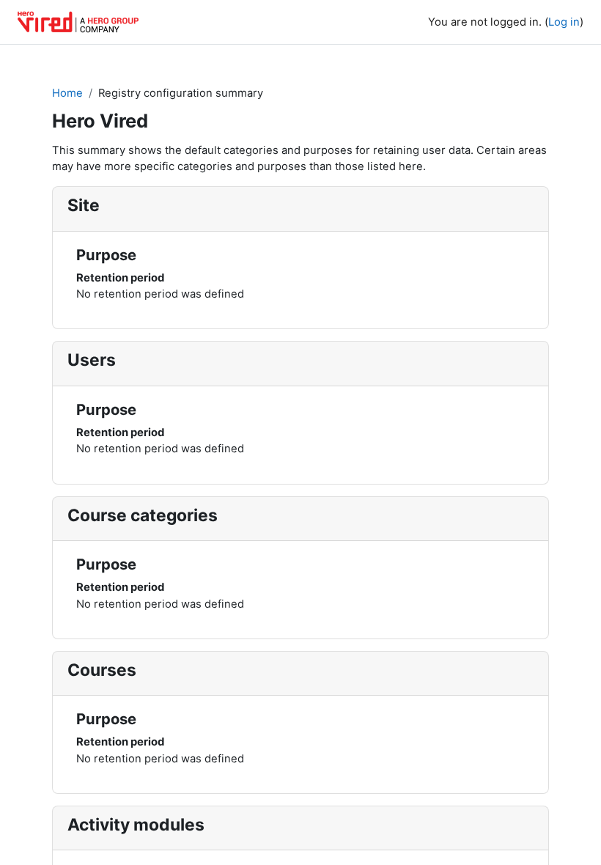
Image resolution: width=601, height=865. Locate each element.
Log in (564, 22)
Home (67, 93)
